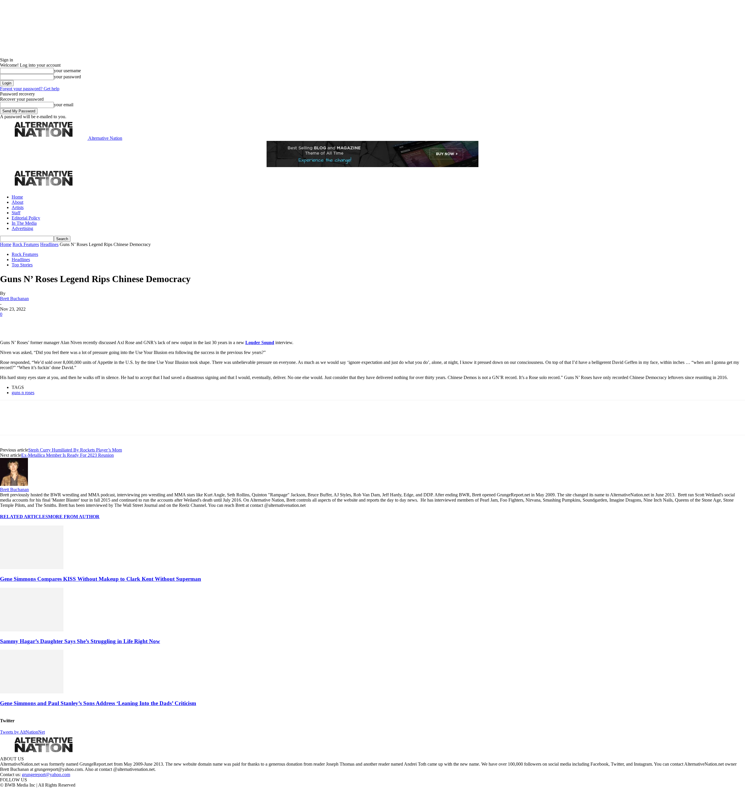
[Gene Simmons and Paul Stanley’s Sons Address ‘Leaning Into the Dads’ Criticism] (31, 691)
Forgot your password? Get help (29, 88)
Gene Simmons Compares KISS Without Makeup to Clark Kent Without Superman (100, 579)
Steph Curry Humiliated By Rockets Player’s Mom (75, 449)
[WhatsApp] (70, 323)
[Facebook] (9, 323)
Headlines (49, 244)
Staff (16, 212)
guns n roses (23, 392)
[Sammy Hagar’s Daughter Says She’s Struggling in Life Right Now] (31, 629)
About (17, 202)
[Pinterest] (50, 323)
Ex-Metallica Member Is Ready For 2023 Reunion (67, 455)
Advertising (22, 228)
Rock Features (26, 244)
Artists (18, 207)
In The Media (24, 223)
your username (67, 70)
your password (67, 76)
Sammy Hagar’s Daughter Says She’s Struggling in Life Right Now (80, 641)
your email (63, 104)
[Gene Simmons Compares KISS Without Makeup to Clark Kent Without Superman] (31, 567)
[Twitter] (29, 323)
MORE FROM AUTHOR (74, 516)
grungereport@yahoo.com (46, 774)
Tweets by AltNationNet (22, 732)
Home (17, 196)
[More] (91, 323)
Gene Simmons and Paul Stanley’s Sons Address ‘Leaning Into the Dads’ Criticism (98, 703)
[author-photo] (14, 484)
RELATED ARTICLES (24, 516)
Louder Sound (259, 342)
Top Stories (22, 264)
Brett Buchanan (14, 298)
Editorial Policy (26, 217)
